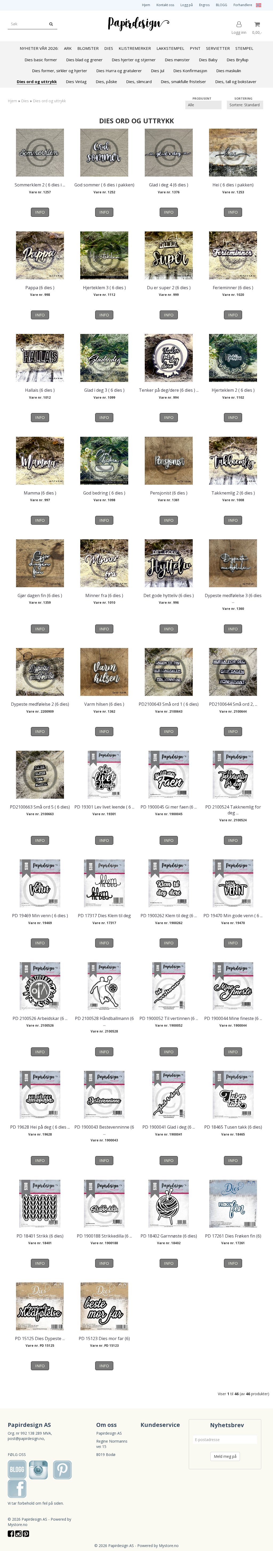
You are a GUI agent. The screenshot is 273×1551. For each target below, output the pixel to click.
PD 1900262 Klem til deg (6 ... (168, 916)
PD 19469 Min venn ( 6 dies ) (40, 916)
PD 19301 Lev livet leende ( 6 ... (104, 807)
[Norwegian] (257, 5)
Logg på (186, 5)
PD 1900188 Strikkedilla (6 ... (104, 1236)
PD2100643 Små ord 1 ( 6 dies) (169, 704)
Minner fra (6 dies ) (104, 595)
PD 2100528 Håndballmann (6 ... (104, 1021)
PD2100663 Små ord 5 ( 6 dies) (40, 807)
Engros (204, 5)
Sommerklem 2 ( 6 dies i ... (40, 185)
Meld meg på (225, 1456)
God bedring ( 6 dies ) (104, 493)
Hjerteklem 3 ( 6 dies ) (104, 288)
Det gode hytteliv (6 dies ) (168, 595)
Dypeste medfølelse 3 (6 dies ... (233, 598)
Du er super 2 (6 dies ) (169, 288)
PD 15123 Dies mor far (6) (104, 1338)
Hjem (146, 5)
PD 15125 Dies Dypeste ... (40, 1338)
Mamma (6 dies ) (40, 493)
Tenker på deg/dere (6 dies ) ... (169, 390)
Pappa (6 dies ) (39, 288)
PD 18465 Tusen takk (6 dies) (233, 1127)
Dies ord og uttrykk (49, 100)
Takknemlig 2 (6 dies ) (233, 493)
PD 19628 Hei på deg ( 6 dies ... (40, 1127)
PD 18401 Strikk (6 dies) (40, 1236)
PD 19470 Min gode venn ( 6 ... (233, 916)
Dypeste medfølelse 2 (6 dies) (40, 704)
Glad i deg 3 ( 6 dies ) (104, 390)
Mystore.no (17, 1524)
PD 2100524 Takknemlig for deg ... (233, 810)
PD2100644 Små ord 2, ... (233, 704)
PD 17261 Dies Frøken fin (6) (233, 1236)
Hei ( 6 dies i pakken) (233, 185)
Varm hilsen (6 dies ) (104, 704)
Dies (25, 100)
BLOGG (221, 5)
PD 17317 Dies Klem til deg (104, 916)
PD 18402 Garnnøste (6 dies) (168, 1236)
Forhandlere (243, 5)
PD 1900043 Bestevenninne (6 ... (104, 1130)
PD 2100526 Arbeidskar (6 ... (40, 1018)
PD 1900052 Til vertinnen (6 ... (168, 1018)
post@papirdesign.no (26, 1438)
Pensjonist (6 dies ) (168, 493)
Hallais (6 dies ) (40, 390)
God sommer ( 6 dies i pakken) (104, 185)
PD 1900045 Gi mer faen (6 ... (168, 807)
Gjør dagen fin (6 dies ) (40, 595)
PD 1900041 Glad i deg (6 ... (168, 1127)
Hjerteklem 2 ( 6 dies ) (233, 390)
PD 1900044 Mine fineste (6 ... (233, 1018)
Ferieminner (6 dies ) (233, 288)
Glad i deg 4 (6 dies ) (168, 185)
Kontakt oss (165, 5)
